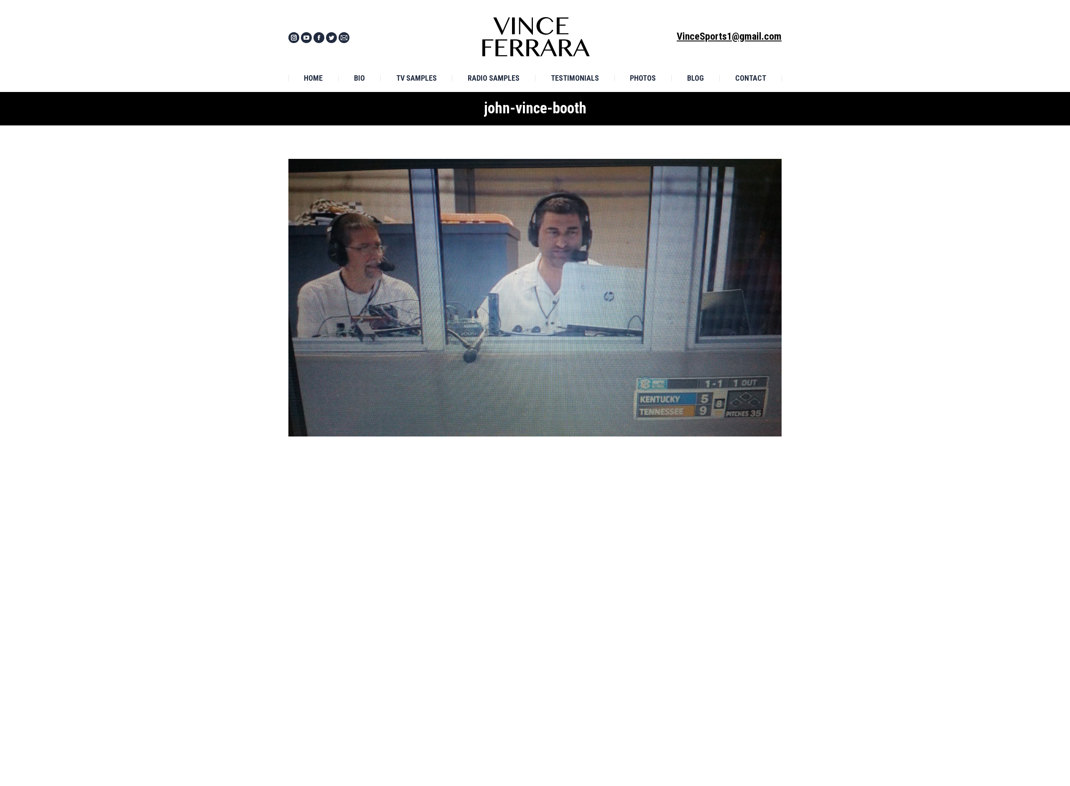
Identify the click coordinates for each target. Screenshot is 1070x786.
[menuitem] (313, 78)
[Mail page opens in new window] (344, 37)
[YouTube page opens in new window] (306, 37)
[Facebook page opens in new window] (318, 37)
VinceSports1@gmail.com (729, 36)
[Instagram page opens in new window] (293, 37)
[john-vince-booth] (535, 297)
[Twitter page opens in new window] (331, 37)
